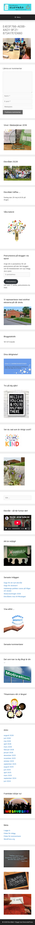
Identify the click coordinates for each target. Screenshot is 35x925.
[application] (17, 523)
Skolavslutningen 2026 (12, 594)
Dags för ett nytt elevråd (13, 583)
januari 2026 (8, 753)
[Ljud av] (26, 529)
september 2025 (10, 764)
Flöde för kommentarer (12, 836)
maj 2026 (7, 741)
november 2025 (10, 758)
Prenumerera (11, 282)
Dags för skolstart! (11, 586)
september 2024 (10, 778)
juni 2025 (7, 770)
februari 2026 (9, 750)
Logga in (7, 830)
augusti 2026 (9, 735)
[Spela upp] (6, 529)
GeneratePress (28, 922)
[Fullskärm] (29, 529)
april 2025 (7, 772)
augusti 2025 (9, 767)
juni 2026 (7, 738)
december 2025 (10, 755)
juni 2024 (7, 781)
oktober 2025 (9, 761)
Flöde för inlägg (9, 833)
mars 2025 (8, 775)
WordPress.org (9, 839)
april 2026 (7, 744)
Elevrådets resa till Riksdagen (15, 596)
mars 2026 (8, 747)
